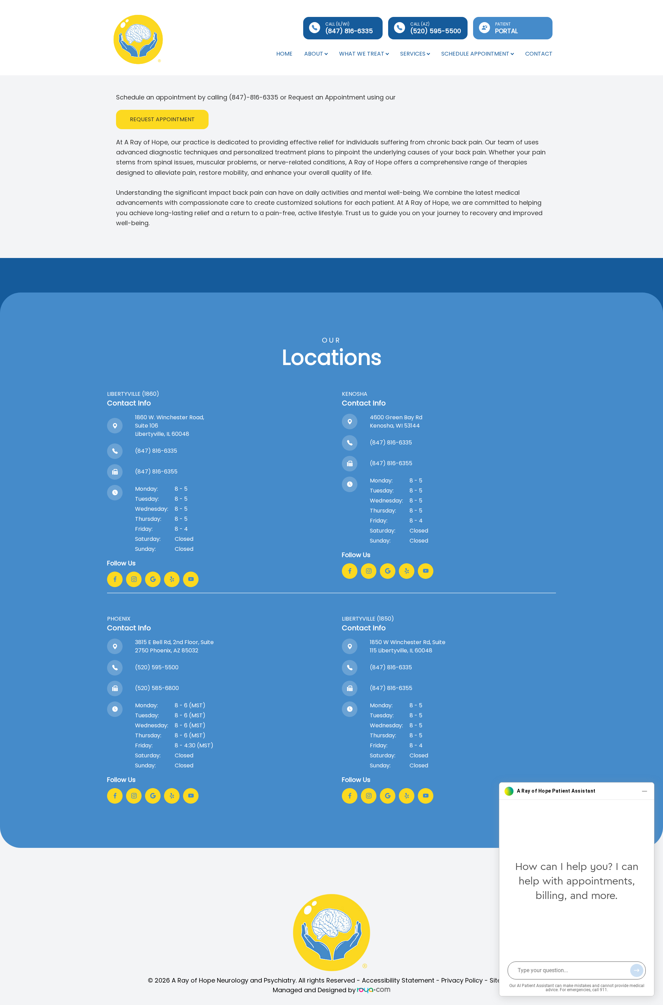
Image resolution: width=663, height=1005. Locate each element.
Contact (538, 54)
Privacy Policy (462, 980)
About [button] (313, 54)
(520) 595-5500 (157, 667)
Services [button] (412, 54)
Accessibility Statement (398, 980)
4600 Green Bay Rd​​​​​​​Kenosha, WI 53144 (396, 421)
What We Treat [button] (361, 54)
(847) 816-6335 (156, 451)
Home (284, 54)
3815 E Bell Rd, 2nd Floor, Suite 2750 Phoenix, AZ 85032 (174, 646)
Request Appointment (162, 119)
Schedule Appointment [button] (475, 54)
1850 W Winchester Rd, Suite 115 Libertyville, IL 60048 (407, 646)
